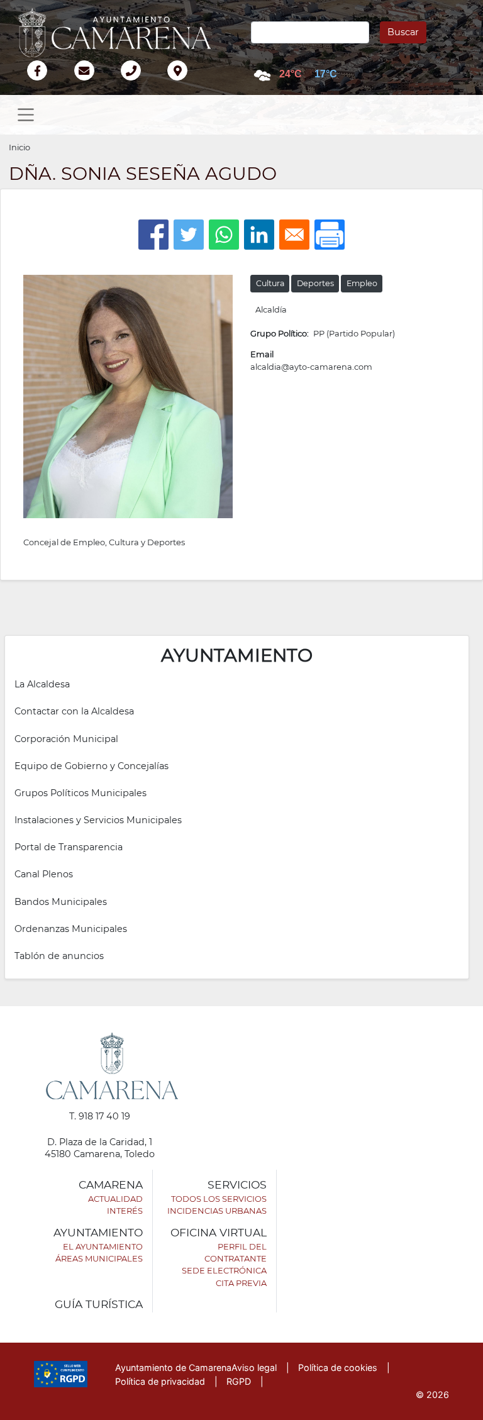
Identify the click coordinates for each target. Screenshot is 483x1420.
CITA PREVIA (241, 1283)
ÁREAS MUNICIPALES (99, 1258)
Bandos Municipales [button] (60, 901)
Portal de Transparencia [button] (68, 847)
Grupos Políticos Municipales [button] (80, 793)
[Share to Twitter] (189, 234)
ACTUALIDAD (115, 1199)
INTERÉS (125, 1211)
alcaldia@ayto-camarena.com (311, 367)
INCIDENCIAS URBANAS (217, 1211)
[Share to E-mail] (294, 234)
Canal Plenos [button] (43, 874)
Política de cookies (337, 1367)
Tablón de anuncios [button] (59, 956)
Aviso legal (254, 1367)
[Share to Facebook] (153, 234)
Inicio (19, 147)
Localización (190, 84)
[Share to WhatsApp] (224, 234)
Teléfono (136, 84)
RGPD (238, 1381)
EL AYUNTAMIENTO (103, 1246)
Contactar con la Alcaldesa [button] (74, 711)
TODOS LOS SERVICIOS (219, 1199)
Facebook (43, 84)
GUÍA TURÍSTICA (99, 1304)
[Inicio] (121, 33)
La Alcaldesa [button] (42, 684)
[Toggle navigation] (25, 115)
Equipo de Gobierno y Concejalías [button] (91, 766)
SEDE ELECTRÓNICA (224, 1270)
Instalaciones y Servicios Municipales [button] (98, 820)
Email (105, 72)
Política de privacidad (160, 1381)
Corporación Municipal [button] (66, 739)
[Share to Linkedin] (259, 234)
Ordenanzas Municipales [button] (70, 929)
